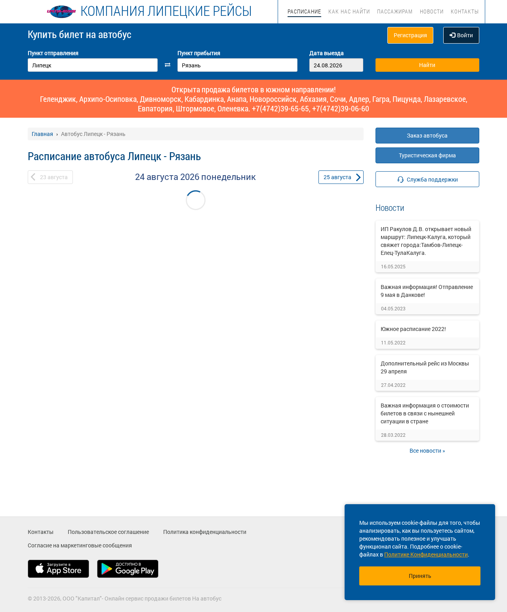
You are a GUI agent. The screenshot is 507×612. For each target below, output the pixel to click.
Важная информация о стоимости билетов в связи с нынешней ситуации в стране (425, 413)
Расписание (304, 11)
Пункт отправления (53, 53)
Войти (465, 35)
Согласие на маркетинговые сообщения (80, 545)
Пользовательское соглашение (108, 532)
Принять (420, 575)
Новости (432, 11)
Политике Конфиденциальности (426, 554)
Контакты (465, 11)
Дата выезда (326, 53)
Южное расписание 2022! (413, 329)
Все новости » (427, 450)
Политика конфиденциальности (204, 532)
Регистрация (410, 35)
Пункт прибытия (198, 53)
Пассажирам (395, 11)
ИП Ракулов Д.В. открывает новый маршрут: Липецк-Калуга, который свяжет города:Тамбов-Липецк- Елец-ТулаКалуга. (426, 240)
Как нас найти (349, 11)
